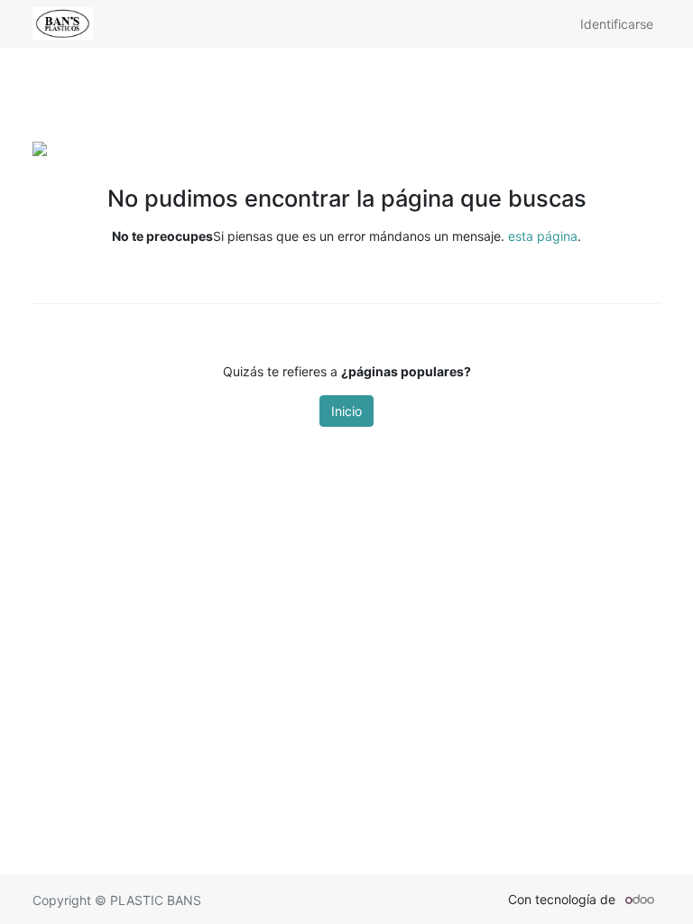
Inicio (346, 411)
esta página (543, 236)
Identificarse (616, 24)
